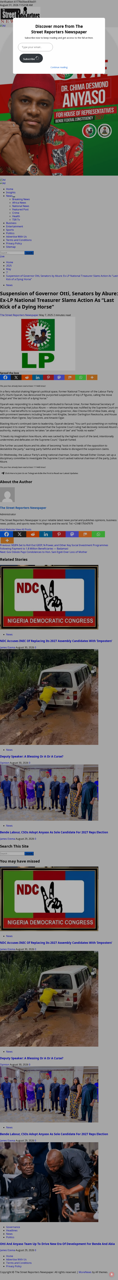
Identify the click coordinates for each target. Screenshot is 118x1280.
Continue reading (59, 67)
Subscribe (29, 59)
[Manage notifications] (111, 1274)
